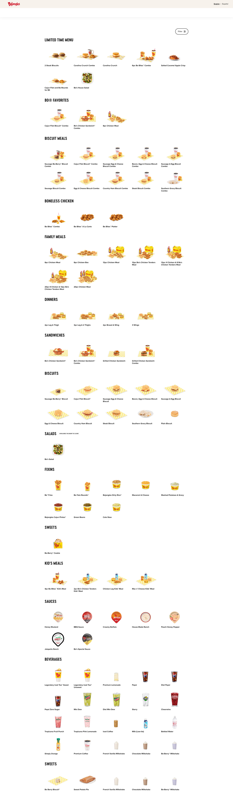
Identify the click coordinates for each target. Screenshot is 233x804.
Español (225, 4)
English (217, 4)
